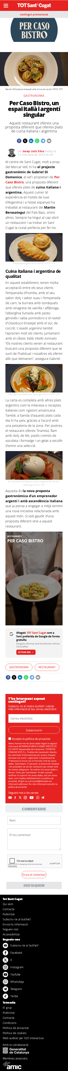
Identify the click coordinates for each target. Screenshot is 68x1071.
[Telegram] (43, 797)
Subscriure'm (34, 730)
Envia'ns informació (15, 924)
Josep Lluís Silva (33, 151)
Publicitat (9, 914)
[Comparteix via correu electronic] (49, 141)
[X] (20, 797)
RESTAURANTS (14, 536)
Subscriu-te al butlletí (17, 919)
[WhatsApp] (38, 797)
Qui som (8, 904)
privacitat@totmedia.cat (41, 781)
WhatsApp (17, 981)
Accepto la (31, 738)
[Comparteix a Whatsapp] (37, 141)
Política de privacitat (16, 1028)
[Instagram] (26, 797)
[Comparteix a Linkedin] (31, 141)
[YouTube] (32, 797)
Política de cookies (14, 1033)
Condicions (10, 1023)
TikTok (14, 996)
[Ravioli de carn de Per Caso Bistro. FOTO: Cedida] (34, 579)
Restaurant (46, 667)
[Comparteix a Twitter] (25, 141)
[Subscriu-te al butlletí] (10, 797)
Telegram (16, 989)
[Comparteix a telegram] (43, 141)
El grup (7, 1007)
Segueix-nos (10, 929)
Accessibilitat (11, 934)
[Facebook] (15, 797)
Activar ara (24, 652)
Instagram (17, 967)
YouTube (15, 974)
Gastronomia (34, 95)
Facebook (16, 952)
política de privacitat (37, 739)
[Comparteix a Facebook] (19, 141)
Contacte (9, 909)
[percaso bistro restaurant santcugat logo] (34, 29)
